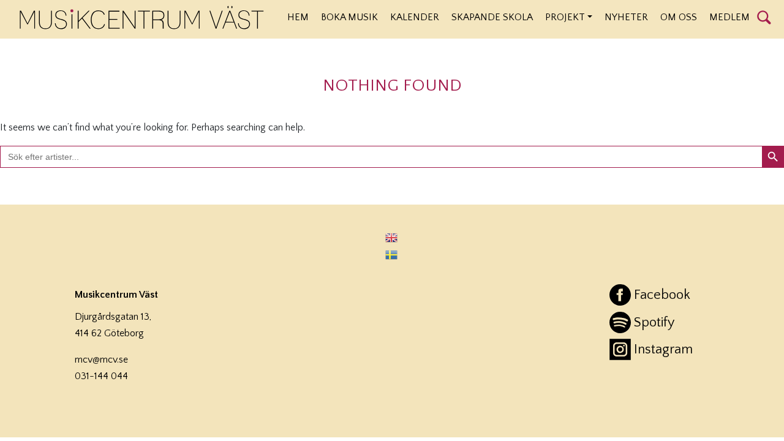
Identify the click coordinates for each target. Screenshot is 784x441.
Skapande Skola (492, 17)
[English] (392, 237)
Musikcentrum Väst (142, 18)
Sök (764, 16)
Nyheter (626, 17)
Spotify (654, 322)
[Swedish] (392, 254)
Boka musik (349, 17)
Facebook (662, 295)
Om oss (678, 17)
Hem (298, 17)
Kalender (414, 17)
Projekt (565, 17)
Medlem (729, 17)
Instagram (663, 349)
